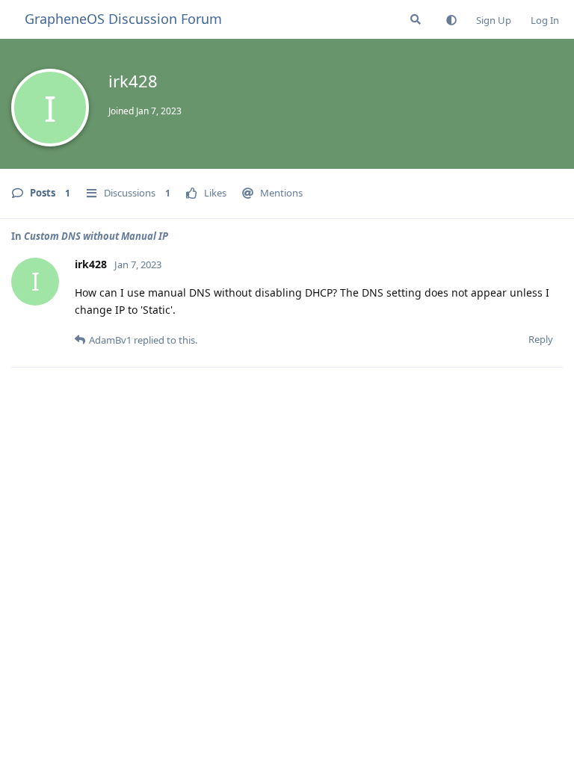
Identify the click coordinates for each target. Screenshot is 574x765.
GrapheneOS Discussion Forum (123, 19)
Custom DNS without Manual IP (96, 236)
